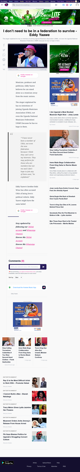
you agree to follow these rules (27, 271)
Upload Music (47, 463)
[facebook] (4, 45)
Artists (35, 463)
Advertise (54, 466)
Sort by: (11, 277)
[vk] (3, 69)
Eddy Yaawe (14, 293)
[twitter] (3, 50)
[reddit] (3, 64)
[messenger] (3, 59)
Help (58, 463)
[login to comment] (27, 267)
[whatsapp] (3, 54)
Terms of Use (41, 466)
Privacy (29, 466)
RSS (64, 466)
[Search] (14, 5)
